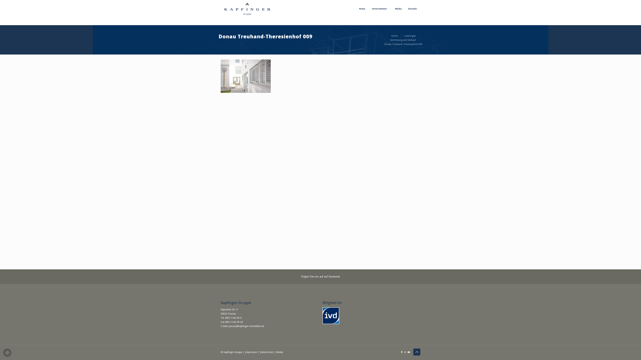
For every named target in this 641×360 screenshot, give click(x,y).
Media (279, 352)
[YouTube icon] (405, 352)
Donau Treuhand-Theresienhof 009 (403, 44)
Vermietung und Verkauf (403, 40)
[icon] (408, 352)
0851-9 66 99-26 (234, 322)
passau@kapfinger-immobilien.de (246, 326)
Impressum (251, 352)
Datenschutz (267, 352)
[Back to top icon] (416, 352)
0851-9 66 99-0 (233, 317)
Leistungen (410, 35)
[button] (7, 352)
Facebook (334, 276)
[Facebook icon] (401, 352)
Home (394, 35)
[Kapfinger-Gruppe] (247, 9)
